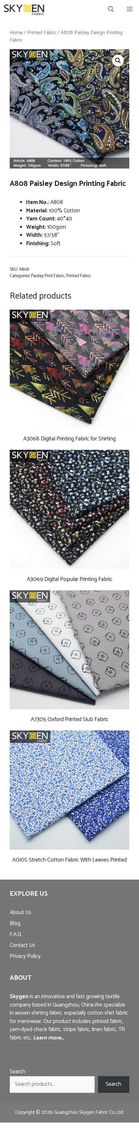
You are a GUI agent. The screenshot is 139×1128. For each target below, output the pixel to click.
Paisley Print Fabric (48, 275)
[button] (118, 60)
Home (16, 33)
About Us (20, 912)
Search (17, 1071)
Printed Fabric (41, 33)
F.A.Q (15, 934)
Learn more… (48, 1037)
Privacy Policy (25, 956)
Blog (15, 923)
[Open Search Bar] (111, 9)
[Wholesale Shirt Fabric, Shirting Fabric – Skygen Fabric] (24, 9)
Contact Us (22, 945)
